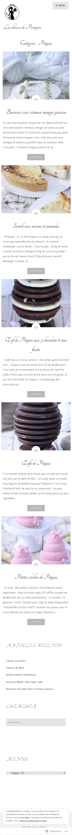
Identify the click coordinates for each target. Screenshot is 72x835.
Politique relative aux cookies (33, 821)
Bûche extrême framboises (21, 674)
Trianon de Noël (15, 667)
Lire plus (36, 157)
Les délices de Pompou (22, 27)
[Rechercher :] (36, 722)
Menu (62, 5)
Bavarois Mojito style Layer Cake (24, 682)
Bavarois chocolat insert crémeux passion (29, 689)
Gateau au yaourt (16, 660)
